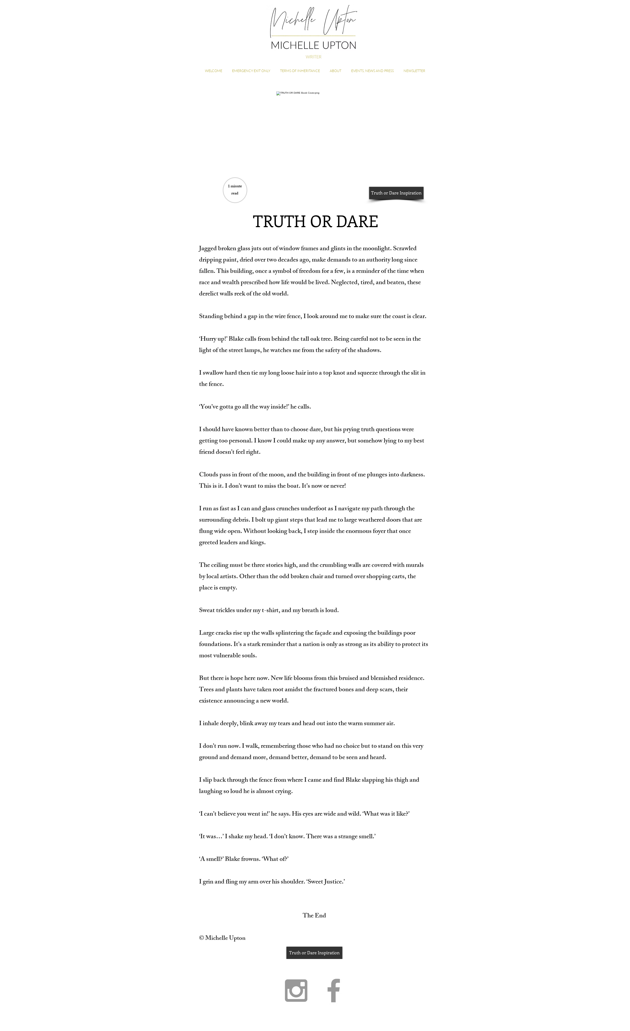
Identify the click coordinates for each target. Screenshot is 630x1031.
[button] (396, 193)
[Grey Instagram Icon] (296, 990)
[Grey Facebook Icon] (333, 990)
